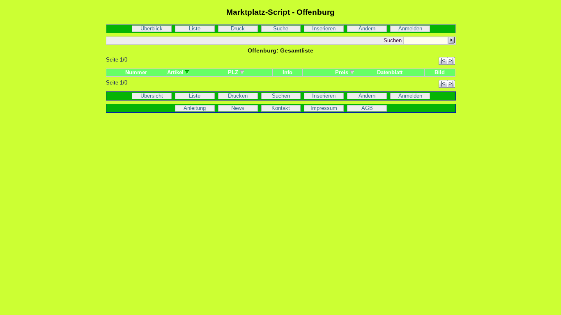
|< (443, 61)
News (237, 108)
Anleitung (195, 108)
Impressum (323, 108)
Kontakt (280, 108)
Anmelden (410, 29)
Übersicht (151, 96)
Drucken (238, 96)
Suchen (281, 96)
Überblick (151, 29)
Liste (194, 29)
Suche (280, 29)
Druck (238, 29)
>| (451, 61)
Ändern (367, 29)
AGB (367, 108)
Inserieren (324, 29)
